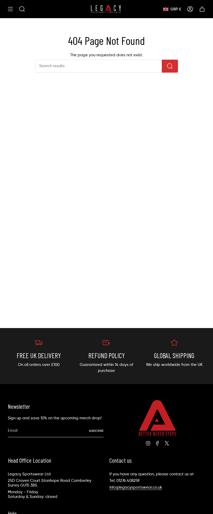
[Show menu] (10, 9)
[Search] (170, 66)
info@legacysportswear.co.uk (135, 487)
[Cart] (202, 9)
